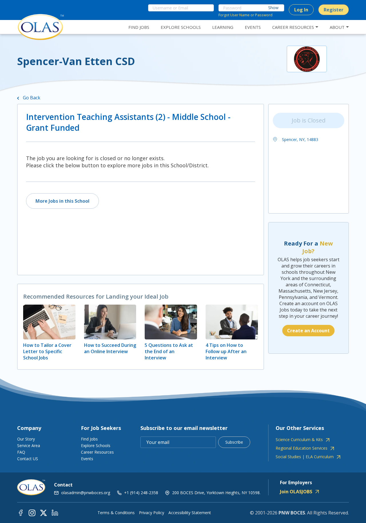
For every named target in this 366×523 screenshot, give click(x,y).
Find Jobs (89, 439)
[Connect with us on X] (43, 512)
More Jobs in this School (62, 201)
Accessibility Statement (189, 512)
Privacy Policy (151, 512)
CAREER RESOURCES (293, 27)
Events (87, 458)
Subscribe (234, 442)
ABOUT (337, 27)
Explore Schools (95, 445)
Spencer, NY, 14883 (299, 139)
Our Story (26, 439)
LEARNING (222, 27)
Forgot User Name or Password (245, 14)
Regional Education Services (301, 448)
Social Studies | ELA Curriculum (305, 456)
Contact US (27, 458)
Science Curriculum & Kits (299, 439)
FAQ (21, 452)
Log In (301, 10)
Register (333, 10)
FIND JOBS (138, 27)
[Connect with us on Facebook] (20, 512)
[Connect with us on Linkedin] (54, 512)
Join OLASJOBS (296, 491)
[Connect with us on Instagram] (32, 512)
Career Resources (97, 452)
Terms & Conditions (116, 512)
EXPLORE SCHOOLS (181, 27)
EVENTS (253, 27)
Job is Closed (308, 120)
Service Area (28, 445)
